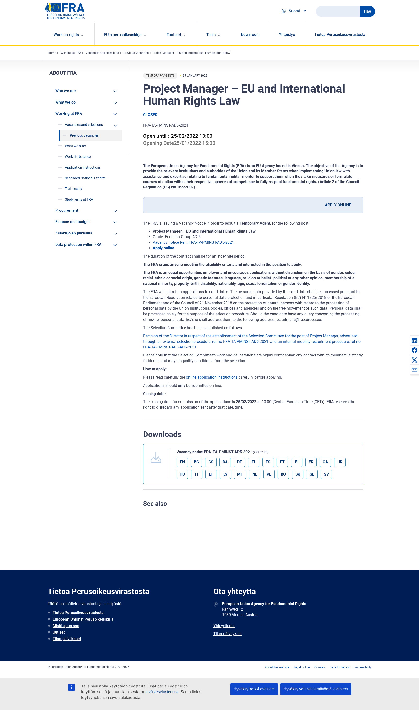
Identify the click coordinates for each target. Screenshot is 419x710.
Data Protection (340, 667)
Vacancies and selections (102, 53)
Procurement (66, 210)
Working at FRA (71, 53)
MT (240, 474)
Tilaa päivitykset (67, 639)
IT (197, 474)
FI (296, 462)
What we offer (75, 146)
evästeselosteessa (162, 692)
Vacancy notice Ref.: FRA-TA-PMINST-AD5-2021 (193, 242)
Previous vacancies (136, 53)
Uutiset (59, 632)
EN (182, 462)
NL (254, 474)
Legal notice (302, 667)
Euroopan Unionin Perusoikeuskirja (83, 619)
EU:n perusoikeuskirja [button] (123, 34)
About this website (277, 667)
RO (283, 474)
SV (326, 474)
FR (311, 462)
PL (269, 474)
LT (211, 474)
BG (196, 462)
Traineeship (73, 189)
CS (211, 462)
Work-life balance (78, 157)
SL (312, 474)
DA (225, 462)
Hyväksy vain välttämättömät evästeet (315, 689)
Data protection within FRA (78, 244)
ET (282, 462)
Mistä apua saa (66, 625)
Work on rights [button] (66, 34)
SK (297, 474)
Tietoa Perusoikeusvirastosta (339, 34)
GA (325, 462)
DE (239, 462)
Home (52, 53)
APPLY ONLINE (338, 205)
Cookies (319, 667)
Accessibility (363, 667)
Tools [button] (211, 34)
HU (182, 474)
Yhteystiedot (224, 625)
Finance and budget (72, 221)
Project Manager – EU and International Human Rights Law (191, 53)
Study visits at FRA (79, 199)
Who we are (65, 91)
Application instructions (83, 167)
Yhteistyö (287, 34)
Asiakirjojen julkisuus (73, 233)
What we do (65, 102)
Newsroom (250, 34)
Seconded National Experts (85, 178)
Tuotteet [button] (174, 34)
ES (268, 462)
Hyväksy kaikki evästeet (254, 689)
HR (339, 462)
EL (254, 462)
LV (225, 474)
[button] (414, 340)
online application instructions (212, 377)
